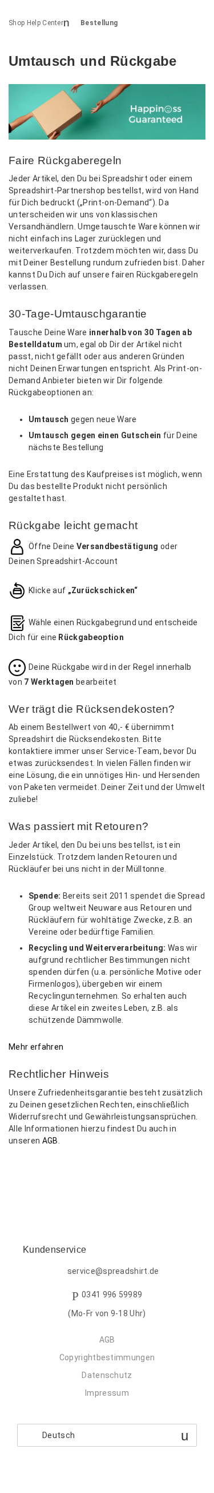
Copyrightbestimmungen (107, 1357)
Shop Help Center (36, 23)
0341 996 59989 (112, 1294)
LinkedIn (57, 1171)
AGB (50, 1140)
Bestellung (99, 23)
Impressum (107, 1392)
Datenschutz (107, 1375)
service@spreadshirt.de (113, 1271)
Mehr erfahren (36, 1046)
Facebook (17, 1171)
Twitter (37, 1171)
